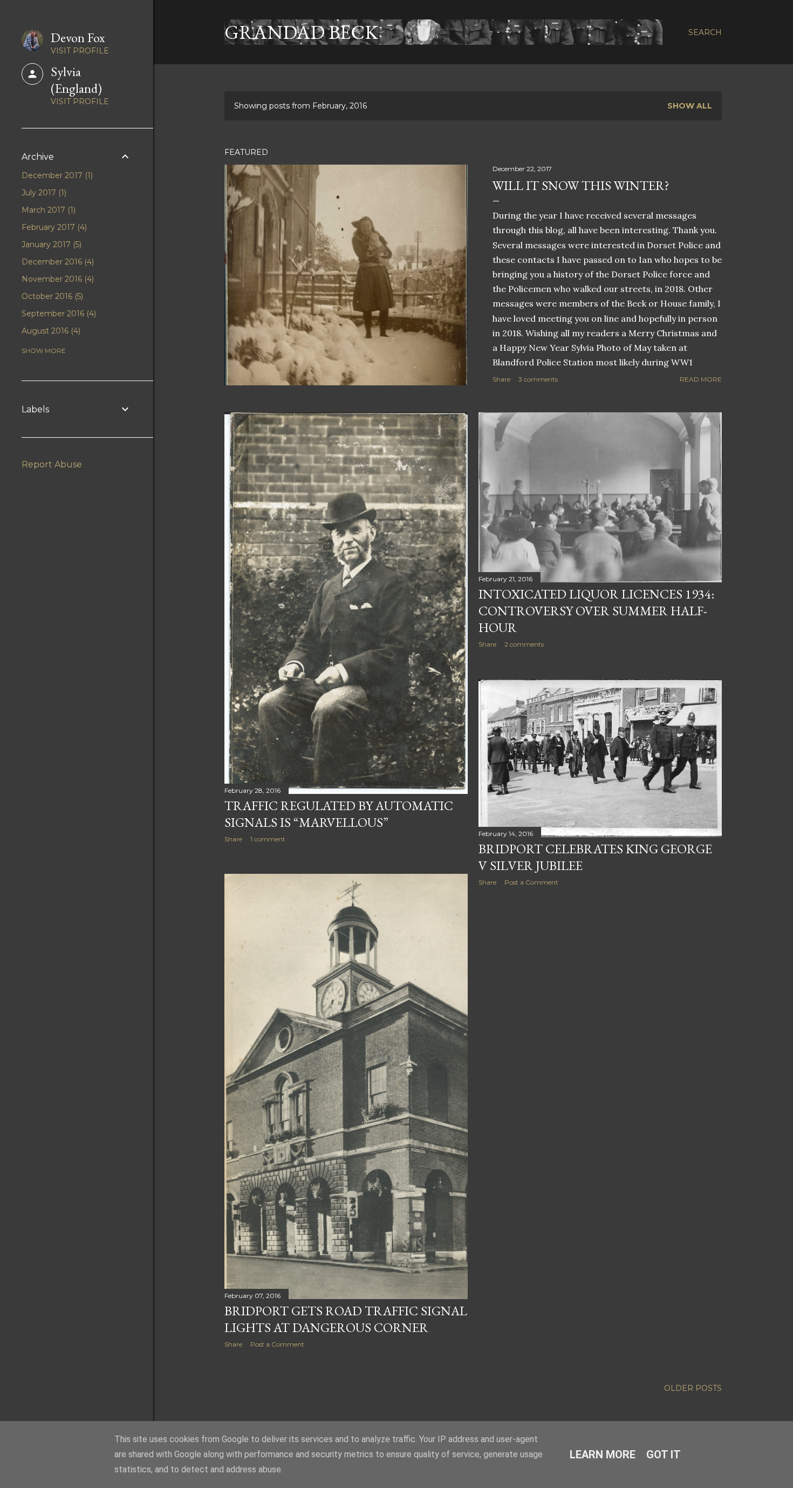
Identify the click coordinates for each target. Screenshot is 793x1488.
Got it (663, 1454)
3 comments (538, 379)
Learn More (602, 1454)
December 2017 (56, 175)
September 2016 (58, 313)
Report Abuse (52, 464)
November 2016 (57, 279)
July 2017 (43, 193)
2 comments (524, 644)
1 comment (267, 839)
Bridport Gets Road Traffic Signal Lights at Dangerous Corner (345, 1319)
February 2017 (53, 227)
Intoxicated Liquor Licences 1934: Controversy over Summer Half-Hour (596, 611)
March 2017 (47, 210)
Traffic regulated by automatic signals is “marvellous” (338, 814)
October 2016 (51, 296)
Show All (689, 106)
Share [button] (501, 379)
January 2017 (50, 244)
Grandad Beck (301, 32)
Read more (701, 379)
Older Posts (693, 1388)
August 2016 (50, 331)
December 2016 (57, 262)
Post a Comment (531, 882)
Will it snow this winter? (581, 185)
